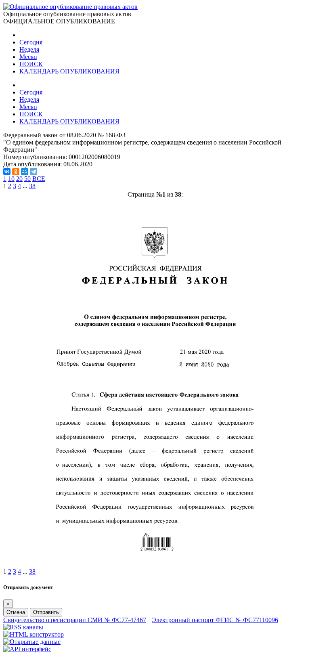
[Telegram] (33, 171)
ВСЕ (38, 178)
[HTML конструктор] (33, 634)
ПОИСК (31, 64)
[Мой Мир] (24, 171)
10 (11, 178)
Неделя (29, 49)
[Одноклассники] (15, 171)
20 (19, 178)
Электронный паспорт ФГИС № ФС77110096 (215, 619)
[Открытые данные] (32, 641)
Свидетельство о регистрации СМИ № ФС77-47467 (74, 619)
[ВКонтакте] (6, 171)
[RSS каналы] (23, 627)
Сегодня (30, 42)
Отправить (46, 612)
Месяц (28, 56)
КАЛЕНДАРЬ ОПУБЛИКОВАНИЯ (69, 71)
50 (27, 178)
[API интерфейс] (27, 649)
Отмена (15, 612)
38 (32, 185)
